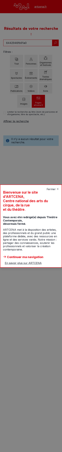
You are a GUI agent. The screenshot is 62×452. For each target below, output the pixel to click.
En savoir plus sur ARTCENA (23, 263)
